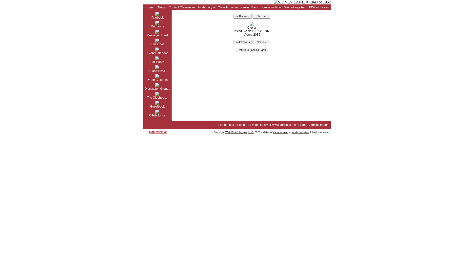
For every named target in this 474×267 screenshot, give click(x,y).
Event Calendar (157, 53)
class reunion (280, 132)
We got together (295, 7)
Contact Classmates (182, 7)
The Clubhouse (157, 97)
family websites (300, 132)
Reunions (157, 26)
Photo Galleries (157, 80)
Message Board (157, 35)
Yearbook (157, 17)
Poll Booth (157, 62)
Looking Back (249, 7)
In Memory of (207, 7)
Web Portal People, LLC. (239, 132)
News (162, 7)
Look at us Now (271, 7)
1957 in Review (319, 7)
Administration (319, 125)
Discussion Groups (157, 88)
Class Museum (228, 7)
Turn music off (158, 132)
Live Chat (157, 44)
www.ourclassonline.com (289, 125)
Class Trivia (157, 71)
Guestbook (157, 106)
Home (149, 7)
